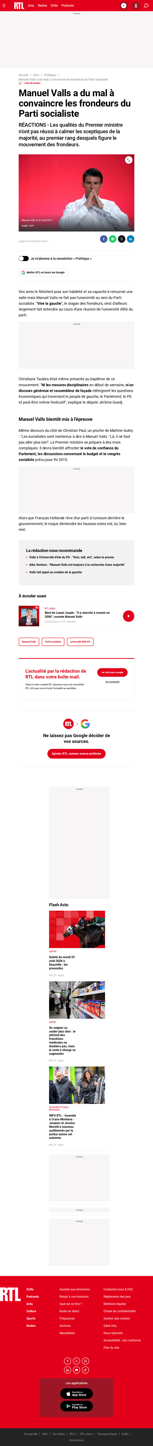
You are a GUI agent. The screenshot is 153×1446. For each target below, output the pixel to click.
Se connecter (112, 681)
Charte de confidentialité (119, 1311)
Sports (30, 1318)
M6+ (45, 1434)
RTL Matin (50, 608)
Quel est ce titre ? (71, 1304)
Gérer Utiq (110, 1326)
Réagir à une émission (74, 1296)
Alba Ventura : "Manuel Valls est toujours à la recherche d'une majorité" (77, 565)
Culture (31, 1311)
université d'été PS (80, 641)
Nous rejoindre (113, 1333)
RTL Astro (86, 1434)
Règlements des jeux (117, 1296)
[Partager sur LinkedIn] (130, 239)
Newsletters (67, 1333)
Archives (65, 1326)
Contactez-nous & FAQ (118, 1289)
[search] (146, 5)
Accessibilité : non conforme (122, 1340)
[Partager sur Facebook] (103, 239)
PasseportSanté (107, 1434)
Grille (54, 5)
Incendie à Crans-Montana (59, 1108)
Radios (42, 5)
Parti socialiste (53, 641)
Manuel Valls (29, 641)
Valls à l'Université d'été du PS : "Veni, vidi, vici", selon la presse (71, 557)
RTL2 (73, 1434)
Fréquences (67, 1318)
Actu (31, 5)
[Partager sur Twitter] (121, 239)
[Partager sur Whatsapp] (112, 239)
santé (52, 1022)
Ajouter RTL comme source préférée (76, 753)
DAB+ (125, 1434)
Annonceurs (76, 1440)
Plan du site (111, 1347)
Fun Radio (59, 1434)
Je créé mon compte (112, 672)
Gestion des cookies (117, 1318)
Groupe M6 (31, 1434)
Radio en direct (69, 1311)
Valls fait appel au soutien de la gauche (55, 572)
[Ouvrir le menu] (4, 5)
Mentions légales (115, 1304)
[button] (123, 5)
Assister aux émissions (75, 1289)
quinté (52, 951)
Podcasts (68, 5)
